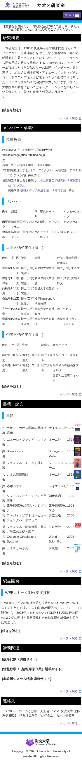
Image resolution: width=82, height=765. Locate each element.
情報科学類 (59, 190)
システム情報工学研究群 (50, 180)
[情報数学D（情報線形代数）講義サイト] (32, 669)
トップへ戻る (69, 118)
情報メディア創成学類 (34, 190)
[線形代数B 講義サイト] (19, 659)
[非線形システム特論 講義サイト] (26, 679)
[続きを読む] (11, 110)
